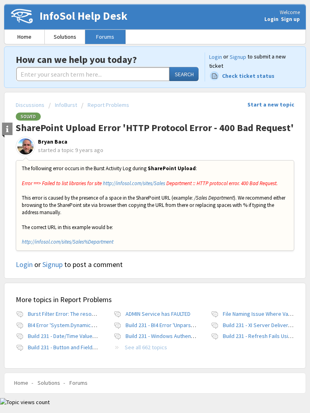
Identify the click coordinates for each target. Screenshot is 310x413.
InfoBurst (66, 104)
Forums (105, 36)
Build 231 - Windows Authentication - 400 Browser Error (191, 336)
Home (24, 36)
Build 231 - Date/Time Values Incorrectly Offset (83, 336)
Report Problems (108, 104)
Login (215, 56)
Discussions (30, 104)
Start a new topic (270, 104)
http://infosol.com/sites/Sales (134, 183)
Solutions (65, 36)
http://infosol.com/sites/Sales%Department (67, 241)
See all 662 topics (146, 347)
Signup (238, 56)
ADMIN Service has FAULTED (158, 313)
